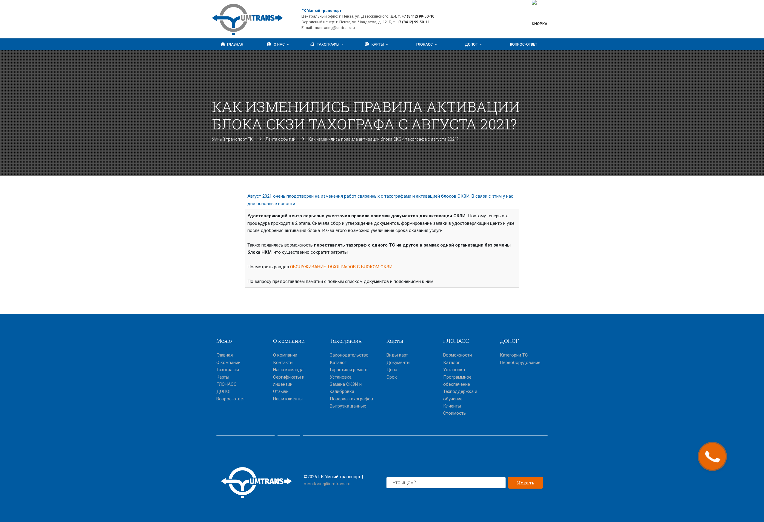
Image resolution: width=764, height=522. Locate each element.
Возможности (457, 355)
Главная (235, 44)
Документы (398, 362)
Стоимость (454, 413)
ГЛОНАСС (424, 44)
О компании (228, 362)
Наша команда (288, 369)
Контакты (283, 362)
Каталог (338, 362)
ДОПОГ (471, 44)
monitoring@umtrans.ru (327, 484)
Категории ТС (514, 355)
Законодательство (349, 355)
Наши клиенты (288, 399)
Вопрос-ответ (523, 44)
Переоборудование (520, 362)
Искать (525, 483)
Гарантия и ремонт (349, 369)
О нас (279, 44)
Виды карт (397, 355)
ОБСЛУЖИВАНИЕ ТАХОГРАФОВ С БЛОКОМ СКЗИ (341, 266)
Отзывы (281, 391)
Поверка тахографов (351, 399)
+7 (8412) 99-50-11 (413, 22)
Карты (378, 44)
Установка (341, 377)
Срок (391, 377)
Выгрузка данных (348, 406)
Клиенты (452, 406)
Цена (391, 369)
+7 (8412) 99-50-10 (418, 16)
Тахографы (328, 44)
